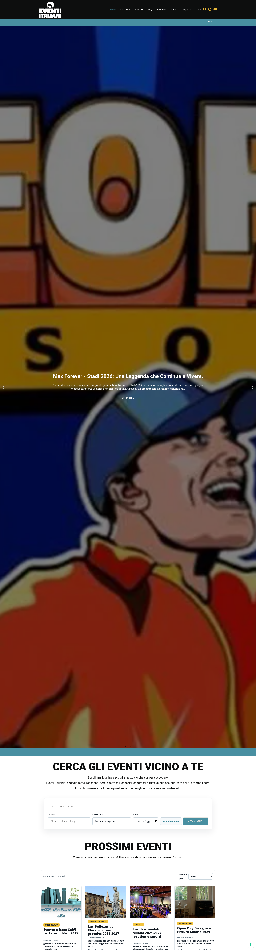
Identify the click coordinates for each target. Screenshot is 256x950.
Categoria (98, 814)
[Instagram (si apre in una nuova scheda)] (209, 9)
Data (135, 814)
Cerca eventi (195, 821)
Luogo (51, 814)
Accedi (197, 9)
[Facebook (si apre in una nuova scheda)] (204, 9)
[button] (3, 387)
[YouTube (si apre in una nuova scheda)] (215, 9)
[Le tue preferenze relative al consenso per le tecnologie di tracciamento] (251, 945)
